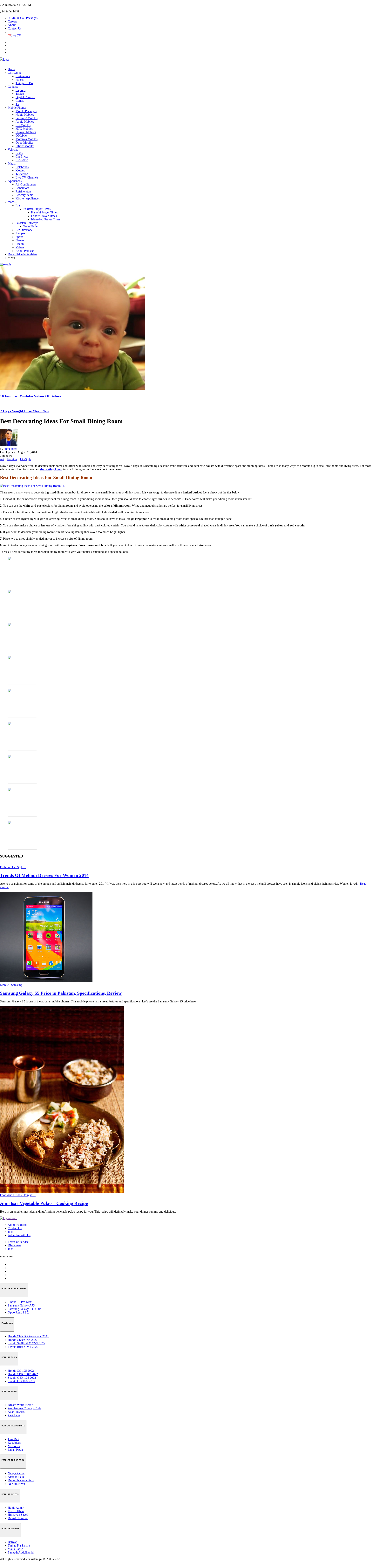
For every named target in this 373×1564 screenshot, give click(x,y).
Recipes (20, 233)
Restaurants (23, 76)
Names (20, 240)
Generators (22, 188)
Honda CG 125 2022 (21, 1370)
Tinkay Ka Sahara (19, 1545)
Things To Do (24, 83)
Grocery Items (24, 195)
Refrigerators (23, 191)
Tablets (20, 93)
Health (20, 243)
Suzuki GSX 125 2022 (22, 1377)
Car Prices (22, 156)
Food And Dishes (12, 1195)
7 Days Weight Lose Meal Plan (24, 411)
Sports (19, 236)
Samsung (18, 985)
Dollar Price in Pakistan (22, 254)
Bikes (19, 153)
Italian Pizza (15, 1449)
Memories (14, 1446)
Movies (20, 170)
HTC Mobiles (24, 128)
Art (2, 459)
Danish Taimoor (18, 1518)
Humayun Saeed (18, 1514)
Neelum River (16, 1483)
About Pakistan (25, 250)
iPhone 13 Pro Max (20, 1302)
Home (11, 69)
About (12, 25)
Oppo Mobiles (24, 142)
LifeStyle (25, 459)
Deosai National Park (21, 1480)
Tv (17, 104)
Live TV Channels (27, 177)
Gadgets (13, 86)
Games (20, 100)
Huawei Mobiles (26, 132)
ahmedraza (10, 448)
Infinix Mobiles (25, 146)
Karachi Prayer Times (44, 212)
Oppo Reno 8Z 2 (18, 1312)
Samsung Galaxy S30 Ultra (24, 1309)
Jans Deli (13, 1439)
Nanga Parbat (16, 1473)
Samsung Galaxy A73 (21, 1305)
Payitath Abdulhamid (21, 1552)
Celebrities (22, 167)
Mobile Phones (17, 107)
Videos (20, 247)
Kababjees (14, 1442)
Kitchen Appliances (28, 198)
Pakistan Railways (27, 223)
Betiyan (12, 1542)
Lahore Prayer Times (44, 216)
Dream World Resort (20, 1404)
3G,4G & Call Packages (22, 18)
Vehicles (13, 149)
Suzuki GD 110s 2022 (21, 1381)
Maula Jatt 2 (15, 1549)
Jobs (10, 1231)
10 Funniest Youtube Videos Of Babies (30, 396)
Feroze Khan (16, 1511)
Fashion (12, 459)
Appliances (15, 181)
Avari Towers (16, 1411)
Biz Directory (24, 229)
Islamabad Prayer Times (45, 219)
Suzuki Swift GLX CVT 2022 (26, 1343)
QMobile (21, 135)
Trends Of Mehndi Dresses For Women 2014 (44, 875)
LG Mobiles (23, 125)
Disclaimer (14, 1245)
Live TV (15, 35)
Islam (19, 205)
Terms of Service (18, 1241)
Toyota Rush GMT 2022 (23, 1346)
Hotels (20, 79)
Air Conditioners (26, 184)
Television (22, 174)
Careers (12, 21)
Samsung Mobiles (26, 118)
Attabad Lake (16, 1476)
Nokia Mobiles (25, 114)
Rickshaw (22, 160)
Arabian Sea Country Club (24, 1408)
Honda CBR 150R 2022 (23, 1374)
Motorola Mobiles (26, 139)
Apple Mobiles (25, 121)
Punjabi (30, 1195)
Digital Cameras (25, 97)
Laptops (20, 90)
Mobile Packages (26, 111)
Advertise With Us (19, 1235)
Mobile (5, 985)
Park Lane (14, 1415)
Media (12, 163)
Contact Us (15, 28)
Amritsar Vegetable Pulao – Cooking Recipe (44, 1203)
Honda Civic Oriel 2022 (22, 1339)
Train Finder (30, 226)
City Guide (14, 72)
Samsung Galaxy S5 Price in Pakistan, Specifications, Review (61, 993)
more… (12, 202)
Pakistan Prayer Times (37, 209)
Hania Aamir (16, 1507)
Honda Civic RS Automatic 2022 (28, 1336)
